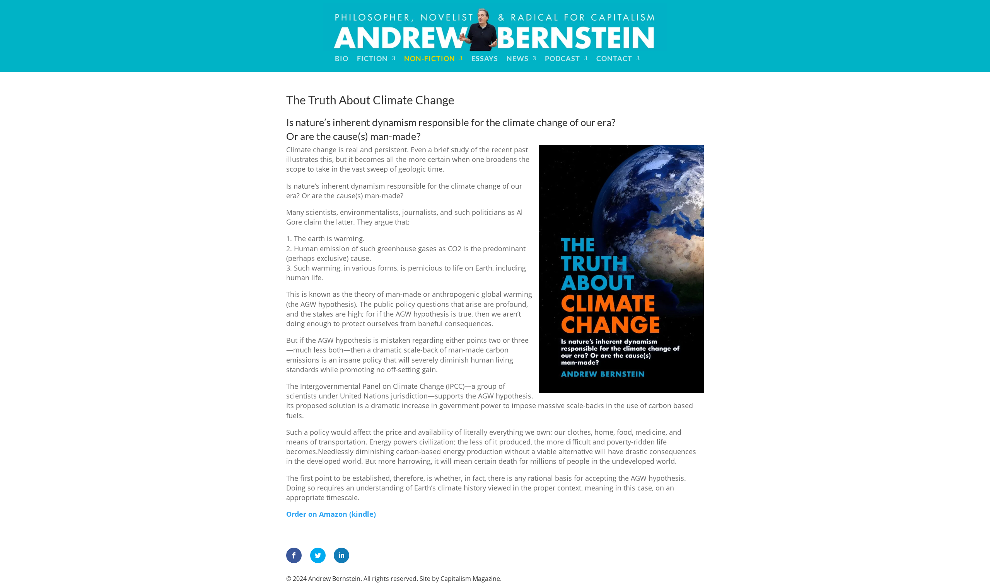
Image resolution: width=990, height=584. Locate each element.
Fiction (372, 59)
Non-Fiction (429, 59)
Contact (614, 59)
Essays (484, 59)
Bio (341, 59)
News (518, 59)
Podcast (562, 59)
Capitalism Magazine (470, 578)
